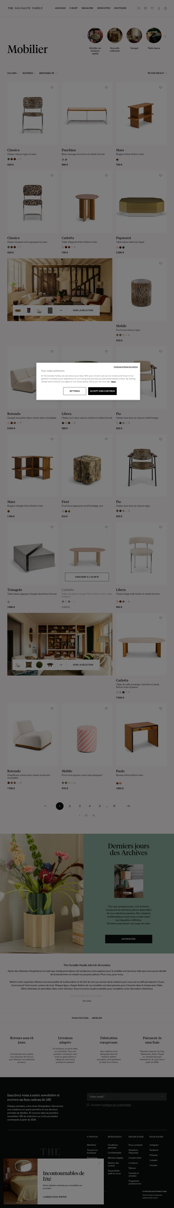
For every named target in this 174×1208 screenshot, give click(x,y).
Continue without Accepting (126, 367)
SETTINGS (75, 391)
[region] (88, 381)
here (113, 381)
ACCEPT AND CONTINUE (102, 391)
